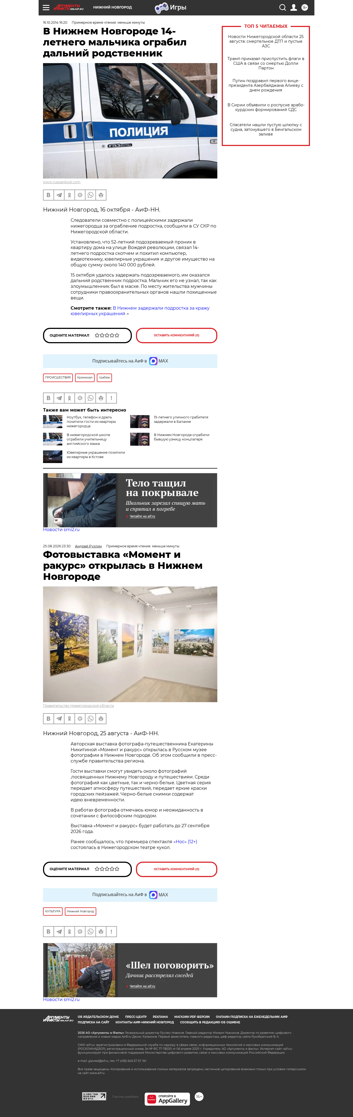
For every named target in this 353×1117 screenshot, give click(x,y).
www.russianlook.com (62, 182)
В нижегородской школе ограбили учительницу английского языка (88, 439)
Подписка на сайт (93, 1022)
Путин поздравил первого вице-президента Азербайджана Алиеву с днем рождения (266, 86)
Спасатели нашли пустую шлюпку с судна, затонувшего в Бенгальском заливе (266, 130)
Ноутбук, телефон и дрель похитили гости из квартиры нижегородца (91, 421)
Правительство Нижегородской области (78, 706)
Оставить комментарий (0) (176, 335)
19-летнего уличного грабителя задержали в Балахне (181, 419)
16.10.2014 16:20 (55, 22)
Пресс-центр (135, 1017)
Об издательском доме (98, 1017)
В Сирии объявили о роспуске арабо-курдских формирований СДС (266, 107)
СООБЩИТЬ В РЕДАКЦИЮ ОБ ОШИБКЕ (210, 1022)
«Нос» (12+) (184, 841)
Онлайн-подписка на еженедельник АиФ (252, 1017)
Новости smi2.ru (61, 529)
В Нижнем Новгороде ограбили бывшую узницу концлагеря (181, 437)
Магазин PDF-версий (192, 1017)
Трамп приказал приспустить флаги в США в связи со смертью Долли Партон (266, 63)
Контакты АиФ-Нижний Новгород (145, 1022)
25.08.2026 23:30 (57, 546)
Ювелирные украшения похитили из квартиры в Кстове (96, 454)
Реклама (160, 1017)
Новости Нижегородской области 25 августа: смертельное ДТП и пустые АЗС (266, 41)
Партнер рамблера (125, 1096)
